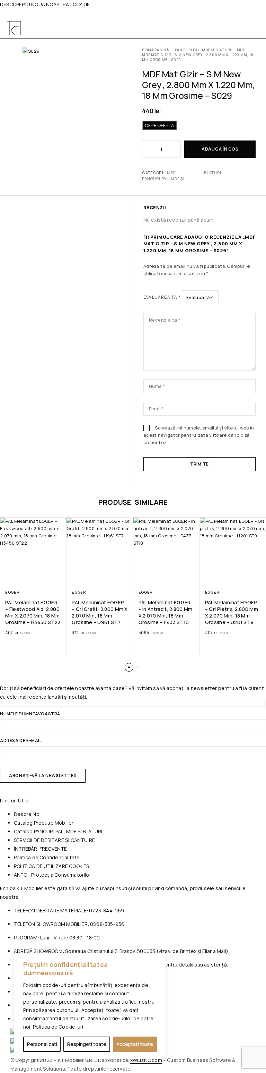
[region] (90, 1006)
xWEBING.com (146, 1060)
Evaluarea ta (162, 297)
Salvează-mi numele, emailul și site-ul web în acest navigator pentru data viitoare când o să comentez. (198, 435)
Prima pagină (155, 50)
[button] (129, 667)
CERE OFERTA (159, 125)
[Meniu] (251, 28)
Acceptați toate (134, 1044)
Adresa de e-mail (21, 741)
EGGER (12, 592)
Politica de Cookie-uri (58, 1026)
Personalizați (42, 1044)
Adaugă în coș (220, 149)
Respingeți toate (86, 1044)
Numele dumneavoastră (30, 714)
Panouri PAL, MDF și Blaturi (203, 50)
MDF (241, 50)
